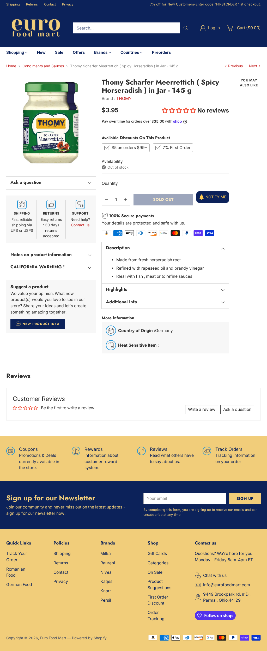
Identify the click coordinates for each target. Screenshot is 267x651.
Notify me (215, 197)
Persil (105, 600)
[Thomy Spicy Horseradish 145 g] (51, 122)
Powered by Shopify (89, 638)
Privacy (60, 581)
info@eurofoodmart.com (226, 584)
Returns (60, 562)
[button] (179, 110)
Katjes (106, 581)
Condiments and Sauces (43, 66)
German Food (19, 584)
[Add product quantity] (125, 199)
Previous (235, 66)
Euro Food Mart (53, 638)
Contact (60, 572)
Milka (105, 553)
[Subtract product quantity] (106, 199)
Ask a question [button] (237, 409)
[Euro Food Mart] (35, 28)
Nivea (106, 572)
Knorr (105, 590)
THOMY (124, 98)
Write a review (201, 409)
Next (253, 66)
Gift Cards (157, 553)
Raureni (107, 562)
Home (11, 66)
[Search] (185, 27)
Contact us (80, 225)
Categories (158, 562)
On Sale (155, 572)
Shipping (62, 553)
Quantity (110, 183)
